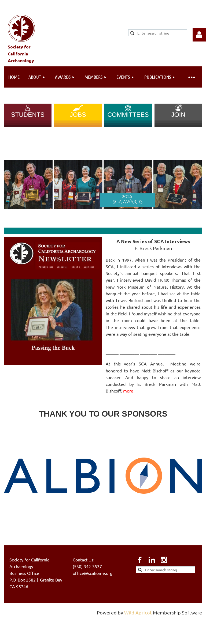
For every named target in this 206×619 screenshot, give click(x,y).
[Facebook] (140, 560)
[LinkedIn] (152, 560)
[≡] (191, 77)
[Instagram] (164, 560)
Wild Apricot (138, 612)
